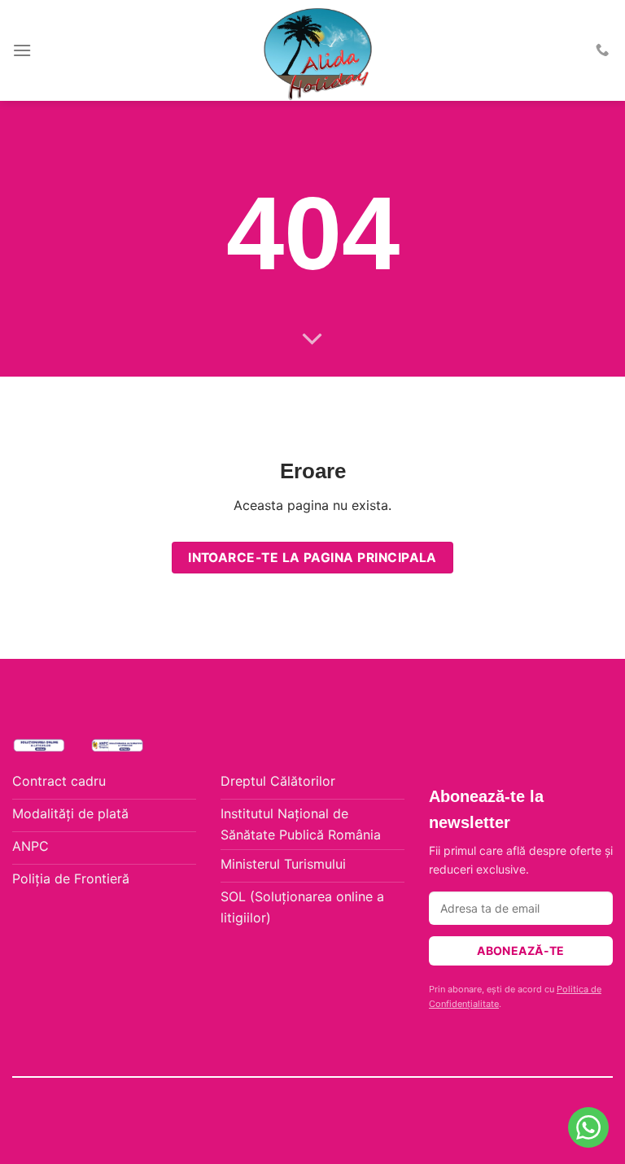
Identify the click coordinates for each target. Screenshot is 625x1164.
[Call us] (602, 50)
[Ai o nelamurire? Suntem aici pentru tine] (588, 1127)
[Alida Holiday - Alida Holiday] (318, 50)
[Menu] (22, 50)
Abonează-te (521, 950)
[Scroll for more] (312, 340)
